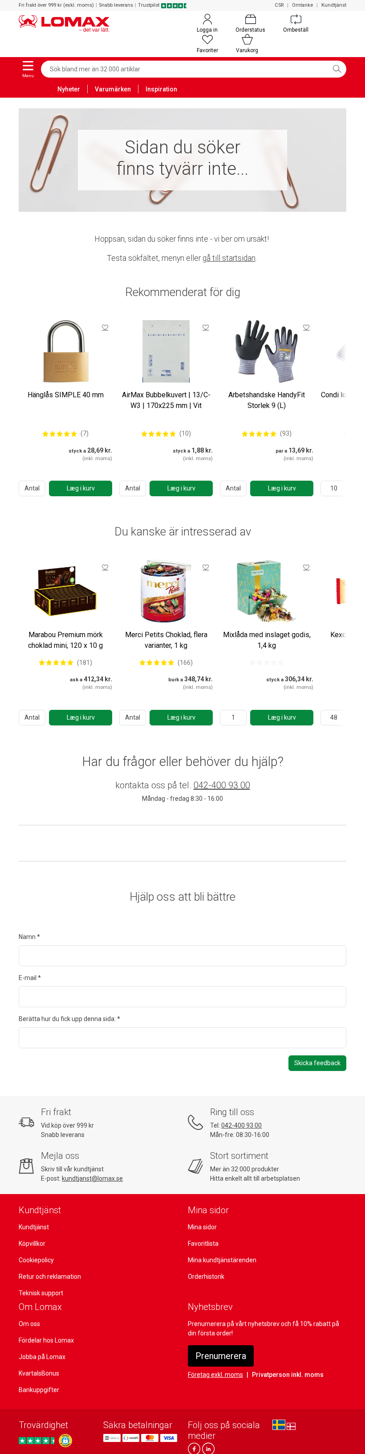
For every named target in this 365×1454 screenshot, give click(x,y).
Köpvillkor (32, 1243)
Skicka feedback (317, 1063)
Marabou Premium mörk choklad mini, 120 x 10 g (65, 640)
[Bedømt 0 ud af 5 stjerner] (266, 662)
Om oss (29, 1323)
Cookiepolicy (36, 1260)
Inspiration (161, 89)
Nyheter (68, 89)
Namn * (29, 936)
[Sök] (337, 69)
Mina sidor (202, 1227)
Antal (32, 488)
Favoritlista (203, 1243)
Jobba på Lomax (42, 1356)
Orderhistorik (206, 1276)
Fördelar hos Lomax (46, 1340)
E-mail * (30, 977)
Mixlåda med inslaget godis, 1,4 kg (267, 640)
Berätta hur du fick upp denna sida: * (69, 1018)
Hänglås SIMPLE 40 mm (66, 395)
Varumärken (113, 89)
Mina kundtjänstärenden (222, 1260)
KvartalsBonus (39, 1373)
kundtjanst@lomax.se (92, 1178)
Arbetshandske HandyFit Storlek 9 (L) (266, 400)
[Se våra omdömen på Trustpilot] (38, 1440)
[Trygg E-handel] (65, 1440)
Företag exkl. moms (215, 1374)
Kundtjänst (333, 5)
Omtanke (302, 5)
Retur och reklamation (50, 1276)
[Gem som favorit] (105, 327)
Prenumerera (220, 1356)
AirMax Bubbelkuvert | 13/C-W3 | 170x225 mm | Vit (166, 400)
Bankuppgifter (39, 1389)
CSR (279, 5)
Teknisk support (41, 1293)
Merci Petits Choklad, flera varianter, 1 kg (166, 640)
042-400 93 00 (222, 785)
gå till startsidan (229, 258)
